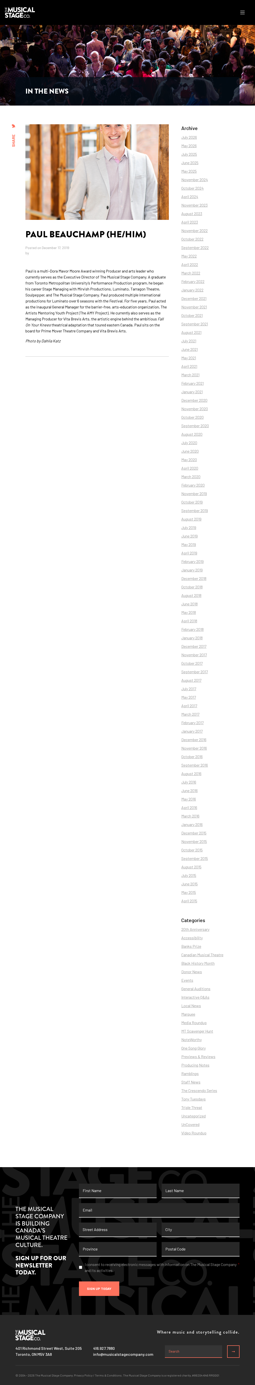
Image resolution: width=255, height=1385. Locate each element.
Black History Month (198, 963)
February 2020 (193, 485)
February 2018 (192, 629)
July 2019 (188, 527)
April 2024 (189, 196)
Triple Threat (191, 1107)
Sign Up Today (99, 1288)
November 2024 (194, 179)
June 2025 (189, 162)
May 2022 (189, 256)
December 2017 (193, 646)
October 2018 (192, 586)
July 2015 (188, 875)
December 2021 (193, 298)
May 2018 (188, 612)
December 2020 (194, 400)
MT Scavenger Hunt (197, 1031)
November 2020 (194, 408)
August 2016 (191, 773)
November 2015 (194, 841)
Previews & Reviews (198, 1056)
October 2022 (192, 239)
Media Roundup (194, 1022)
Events (187, 980)
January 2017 (192, 731)
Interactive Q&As (195, 997)
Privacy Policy (83, 1375)
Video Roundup (193, 1132)
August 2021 (191, 332)
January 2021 (192, 391)
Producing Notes (195, 1065)
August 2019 (191, 519)
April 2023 (189, 222)
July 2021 (188, 340)
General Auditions (195, 988)
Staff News (190, 1082)
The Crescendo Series (199, 1090)
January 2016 (192, 824)
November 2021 (194, 306)
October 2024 (192, 188)
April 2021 (189, 366)
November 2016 (194, 748)
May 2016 (188, 799)
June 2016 (189, 790)
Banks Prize (191, 946)
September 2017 (194, 671)
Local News (191, 1005)
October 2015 (192, 849)
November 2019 (194, 493)
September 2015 (194, 858)
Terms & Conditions (108, 1375)
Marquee (188, 1014)
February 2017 (192, 722)
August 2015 (191, 866)
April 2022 (189, 264)
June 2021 (189, 349)
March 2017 (190, 714)
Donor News (191, 971)
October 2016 (192, 756)
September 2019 (194, 510)
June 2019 (189, 536)
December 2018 (193, 578)
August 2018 (191, 595)
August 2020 (191, 434)
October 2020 (192, 417)
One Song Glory (193, 1048)
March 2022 (190, 273)
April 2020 (189, 468)
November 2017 (194, 654)
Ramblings (190, 1073)
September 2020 (195, 425)
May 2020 (189, 459)
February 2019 (192, 561)
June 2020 (190, 451)
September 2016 (194, 765)
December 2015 (193, 833)
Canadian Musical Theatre (202, 954)
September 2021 (194, 323)
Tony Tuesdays (193, 1099)
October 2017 (192, 663)
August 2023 (191, 213)
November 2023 (194, 205)
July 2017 (188, 688)
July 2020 (189, 442)
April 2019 (189, 553)
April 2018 (189, 620)
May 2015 (188, 892)
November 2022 (194, 230)
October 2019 (192, 502)
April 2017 (189, 705)
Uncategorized (193, 1115)
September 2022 (195, 247)
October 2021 (192, 315)
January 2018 (192, 637)
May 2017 (188, 697)
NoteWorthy (191, 1039)
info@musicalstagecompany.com (123, 1354)
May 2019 (188, 544)
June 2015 (189, 883)
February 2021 (192, 383)
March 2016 (190, 816)
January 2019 (192, 569)
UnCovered (190, 1124)
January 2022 (192, 289)
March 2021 (190, 374)
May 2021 (188, 357)
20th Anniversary (195, 929)
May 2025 (189, 171)
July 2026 (189, 137)
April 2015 (189, 900)
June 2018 (189, 603)
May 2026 (189, 145)
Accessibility (192, 937)
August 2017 (191, 680)
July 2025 (189, 154)
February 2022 (192, 281)
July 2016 (188, 782)
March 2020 (190, 476)
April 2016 (189, 807)
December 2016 (193, 739)
